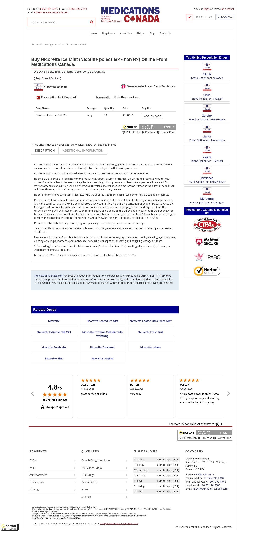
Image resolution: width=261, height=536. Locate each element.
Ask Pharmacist (38, 475)
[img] (54, 394)
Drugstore (107, 33)
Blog (152, 33)
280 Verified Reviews (55, 399)
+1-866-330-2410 (77, 8)
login (207, 8)
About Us (125, 33)
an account (227, 8)
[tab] (45, 151)
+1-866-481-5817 (48, 8)
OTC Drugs (87, 475)
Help (140, 33)
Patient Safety (89, 482)
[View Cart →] (189, 17)
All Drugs (34, 489)
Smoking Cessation (53, 44)
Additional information (83, 151)
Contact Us (165, 33)
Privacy (85, 489)
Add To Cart (152, 116)
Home (94, 33)
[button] (10, 527)
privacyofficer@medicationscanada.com (118, 523)
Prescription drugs (91, 467)
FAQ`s (32, 460)
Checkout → (225, 17)
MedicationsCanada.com (49, 275)
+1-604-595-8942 (216, 481)
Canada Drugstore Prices (95, 460)
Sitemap (86, 496)
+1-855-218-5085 (210, 485)
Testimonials (36, 482)
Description (45, 151)
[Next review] (228, 394)
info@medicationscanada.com (51, 12)
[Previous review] (32, 394)
